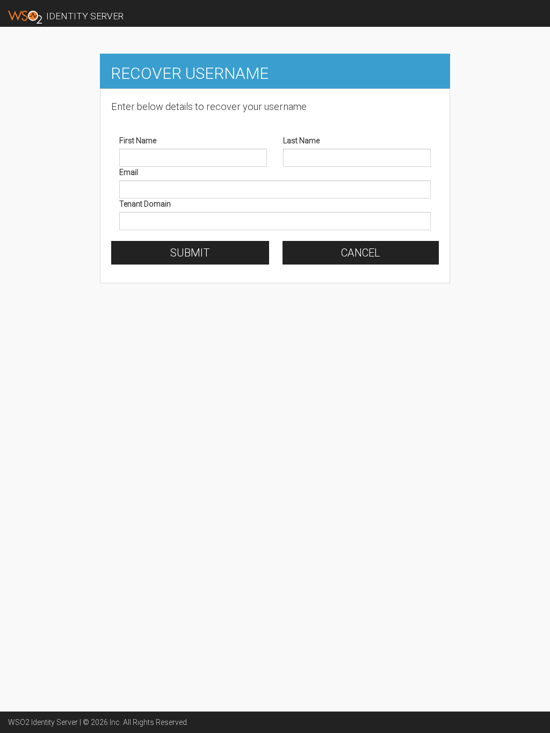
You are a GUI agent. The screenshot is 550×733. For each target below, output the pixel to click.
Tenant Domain (145, 204)
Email (128, 172)
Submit (190, 252)
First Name (137, 140)
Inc (115, 722)
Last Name (301, 140)
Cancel (360, 252)
